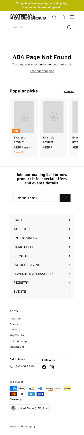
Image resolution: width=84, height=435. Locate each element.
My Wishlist (17, 335)
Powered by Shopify (22, 426)
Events (14, 324)
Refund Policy (18, 341)
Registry (15, 330)
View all (69, 91)
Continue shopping (42, 71)
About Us (15, 319)
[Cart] (62, 17)
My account (17, 347)
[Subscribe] (65, 198)
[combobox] (42, 27)
